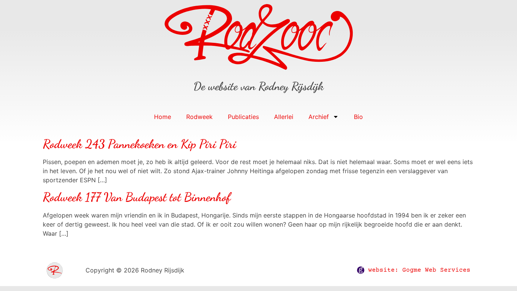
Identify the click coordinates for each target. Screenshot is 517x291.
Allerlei (283, 116)
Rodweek (199, 116)
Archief (318, 116)
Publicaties (243, 116)
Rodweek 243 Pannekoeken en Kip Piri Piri (139, 144)
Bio (358, 116)
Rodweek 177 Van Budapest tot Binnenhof (137, 197)
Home (162, 116)
